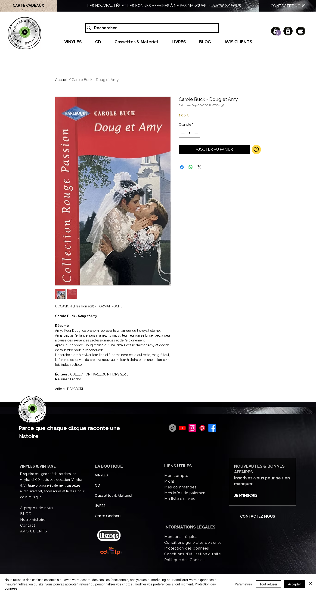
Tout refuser (268, 584)
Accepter (294, 584)
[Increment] (196, 133)
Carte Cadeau (106, 516)
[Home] (288, 31)
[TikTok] (172, 428)
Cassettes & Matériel (106, 495)
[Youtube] (182, 428)
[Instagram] (192, 428)
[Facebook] (212, 428)
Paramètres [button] (243, 584)
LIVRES (100, 505)
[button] (278, 33)
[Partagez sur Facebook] (182, 167)
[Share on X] (199, 167)
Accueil (61, 80)
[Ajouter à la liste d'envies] (256, 149)
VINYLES (101, 475)
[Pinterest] (202, 428)
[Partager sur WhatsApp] (190, 167)
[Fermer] (310, 584)
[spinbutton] (189, 133)
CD (97, 485)
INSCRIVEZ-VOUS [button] (226, 5)
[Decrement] (182, 133)
